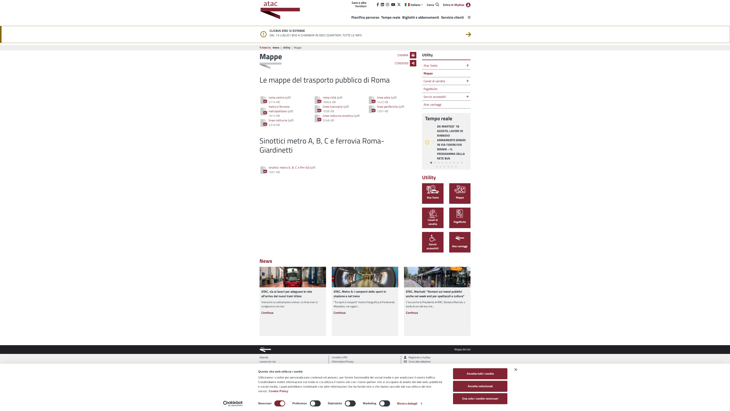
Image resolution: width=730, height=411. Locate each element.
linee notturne (278, 120)
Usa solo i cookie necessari (480, 398)
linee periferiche (387, 106)
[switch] (315, 403)
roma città (329, 97)
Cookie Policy (278, 391)
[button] (414, 4)
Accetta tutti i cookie (480, 373)
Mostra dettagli (407, 403)
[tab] (431, 163)
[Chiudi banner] (515, 369)
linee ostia (383, 97)
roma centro (276, 97)
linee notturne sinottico (338, 115)
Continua (267, 312)
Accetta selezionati (480, 386)
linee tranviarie (333, 106)
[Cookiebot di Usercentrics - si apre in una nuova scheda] (233, 403)
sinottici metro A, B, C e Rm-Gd (289, 167)
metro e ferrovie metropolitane (279, 108)
